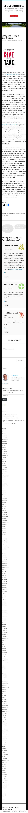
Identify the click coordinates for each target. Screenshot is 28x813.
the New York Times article (12, 74)
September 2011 (5, 638)
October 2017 (4, 500)
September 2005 (5, 784)
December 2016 (5, 516)
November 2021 (5, 455)
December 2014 (5, 561)
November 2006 (5, 756)
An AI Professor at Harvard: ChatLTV (8, 423)
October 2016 (4, 520)
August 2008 (4, 713)
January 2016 (4, 538)
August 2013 (4, 591)
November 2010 (5, 658)
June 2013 (4, 595)
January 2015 (4, 559)
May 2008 (4, 719)
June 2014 (4, 571)
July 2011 (3, 642)
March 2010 (4, 675)
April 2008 (4, 721)
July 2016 (3, 526)
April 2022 (4, 447)
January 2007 (4, 752)
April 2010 (4, 673)
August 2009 (4, 689)
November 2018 (5, 486)
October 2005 (4, 782)
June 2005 (4, 791)
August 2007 (4, 738)
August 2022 (4, 443)
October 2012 (4, 612)
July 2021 (3, 459)
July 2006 (4, 764)
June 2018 (4, 490)
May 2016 (4, 530)
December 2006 (5, 754)
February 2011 (4, 652)
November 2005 (5, 780)
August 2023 (4, 441)
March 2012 (4, 626)
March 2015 (4, 555)
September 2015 (5, 546)
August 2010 (4, 664)
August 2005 (4, 786)
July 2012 (3, 618)
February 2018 (4, 496)
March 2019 (4, 481)
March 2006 (4, 772)
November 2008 (5, 707)
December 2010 (5, 656)
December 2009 (5, 681)
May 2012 (3, 622)
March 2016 (4, 534)
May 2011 (3, 646)
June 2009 (4, 693)
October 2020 (4, 469)
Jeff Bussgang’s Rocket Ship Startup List (9, 414)
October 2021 (4, 457)
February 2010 (4, 677)
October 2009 (4, 685)
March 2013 (4, 601)
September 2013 (5, 589)
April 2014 (4, 575)
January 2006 (4, 776)
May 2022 (4, 445)
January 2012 (4, 630)
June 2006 (4, 766)
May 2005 (4, 793)
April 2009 (4, 697)
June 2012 (4, 620)
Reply (6, 276)
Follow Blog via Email (7, 388)
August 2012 (4, 616)
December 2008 (5, 705)
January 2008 (4, 727)
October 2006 (4, 758)
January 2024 (4, 437)
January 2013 (4, 605)
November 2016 (5, 518)
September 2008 (5, 711)
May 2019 (4, 479)
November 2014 (5, 563)
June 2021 (4, 461)
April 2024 (4, 433)
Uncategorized (16, 213)
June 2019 (4, 477)
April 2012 (4, 624)
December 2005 (5, 778)
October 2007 (4, 734)
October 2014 (4, 565)
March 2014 (4, 577)
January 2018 (4, 498)
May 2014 (3, 573)
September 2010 (5, 662)
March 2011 (4, 650)
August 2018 (4, 488)
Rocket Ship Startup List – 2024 (8, 416)
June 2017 (4, 506)
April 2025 (4, 431)
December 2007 (5, 729)
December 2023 (5, 439)
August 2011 (4, 640)
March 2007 (4, 748)
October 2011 (4, 636)
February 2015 (4, 557)
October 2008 (4, 709)
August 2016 (4, 524)
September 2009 (5, 687)
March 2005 (4, 797)
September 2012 (5, 614)
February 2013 (4, 603)
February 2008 (4, 725)
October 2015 (4, 544)
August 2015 (4, 548)
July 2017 (3, 504)
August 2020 (4, 471)
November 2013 (5, 585)
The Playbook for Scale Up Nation (20, 226)
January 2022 (4, 453)
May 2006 (4, 768)
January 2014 (4, 581)
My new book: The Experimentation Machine (10, 418)
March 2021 (4, 465)
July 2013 (3, 593)
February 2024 (4, 435)
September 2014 (5, 567)
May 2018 (4, 492)
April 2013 (4, 599)
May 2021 (3, 463)
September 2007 (5, 736)
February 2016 (4, 536)
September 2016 (5, 522)
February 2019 (4, 483)
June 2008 (4, 717)
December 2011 (5, 632)
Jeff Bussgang (18, 40)
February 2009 (4, 701)
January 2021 (4, 467)
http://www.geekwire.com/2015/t (16, 269)
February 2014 (4, 579)
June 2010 (4, 669)
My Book (4, 405)
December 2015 (5, 540)
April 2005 (4, 795)
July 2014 (3, 569)
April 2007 (4, 746)
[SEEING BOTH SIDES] (14, 27)
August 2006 (4, 762)
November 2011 (5, 634)
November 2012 (5, 610)
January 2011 (4, 654)
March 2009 (4, 699)
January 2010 (4, 679)
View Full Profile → (5, 383)
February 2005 (4, 799)
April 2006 (4, 770)
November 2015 (5, 542)
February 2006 (4, 774)
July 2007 (3, 740)
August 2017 (4, 502)
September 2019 (5, 475)
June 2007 (4, 742)
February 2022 (4, 451)
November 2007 (5, 732)
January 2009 (4, 703)
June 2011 (4, 644)
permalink (6, 215)
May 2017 (3, 508)
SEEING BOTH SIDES (14, 6)
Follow (4, 399)
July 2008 (4, 715)
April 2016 (4, 532)
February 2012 (4, 628)
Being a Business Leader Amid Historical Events (7, 228)
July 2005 (4, 788)
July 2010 (3, 666)
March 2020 (4, 473)
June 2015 (4, 551)
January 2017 (4, 514)
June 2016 (4, 528)
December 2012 (5, 608)
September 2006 (5, 760)
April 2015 (4, 553)
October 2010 (4, 660)
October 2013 (4, 587)
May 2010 (4, 671)
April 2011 (4, 648)
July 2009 (4, 691)
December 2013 (5, 583)
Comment (20, 360)
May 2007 (4, 744)
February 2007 (4, 750)
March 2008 (4, 723)
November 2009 (5, 683)
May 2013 (3, 597)
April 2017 (4, 510)
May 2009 (4, 695)
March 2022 (4, 449)
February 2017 (4, 512)
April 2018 (4, 494)
